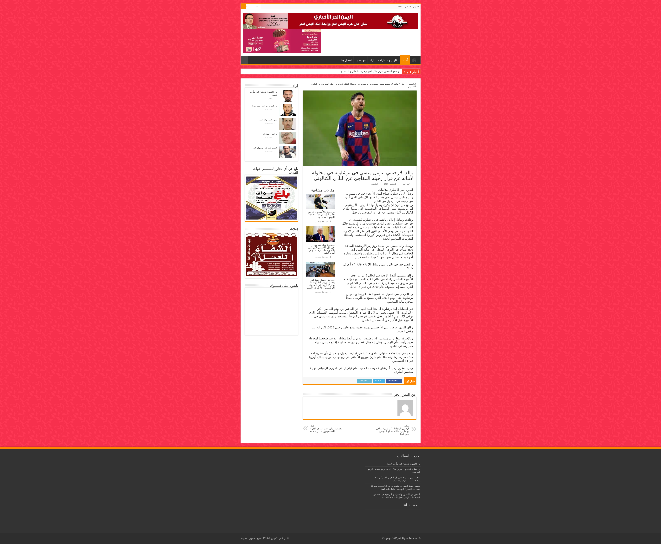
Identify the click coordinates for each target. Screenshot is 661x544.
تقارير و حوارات (388, 60)
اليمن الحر (406, 184)
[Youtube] (264, 7)
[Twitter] (267, 7)
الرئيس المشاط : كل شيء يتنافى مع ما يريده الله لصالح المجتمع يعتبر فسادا (393, 430)
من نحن (360, 60)
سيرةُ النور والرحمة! (268, 119)
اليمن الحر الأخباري (280, 538)
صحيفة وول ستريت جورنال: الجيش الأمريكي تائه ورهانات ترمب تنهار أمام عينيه (364, 71)
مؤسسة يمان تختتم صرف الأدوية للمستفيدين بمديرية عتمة (326, 429)
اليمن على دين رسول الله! (265, 147)
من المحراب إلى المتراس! (264, 105)
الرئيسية (412, 84)
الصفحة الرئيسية (414, 59)
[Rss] (270, 7)
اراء (372, 60)
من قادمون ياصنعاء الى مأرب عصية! (403, 463)
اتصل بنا (346, 60)
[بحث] (243, 6)
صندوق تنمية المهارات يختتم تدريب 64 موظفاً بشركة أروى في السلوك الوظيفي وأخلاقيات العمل (321, 283)
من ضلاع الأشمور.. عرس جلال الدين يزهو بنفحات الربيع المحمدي (321, 214)
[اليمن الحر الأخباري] (330, 20)
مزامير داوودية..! (269, 133)
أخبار (405, 60)
